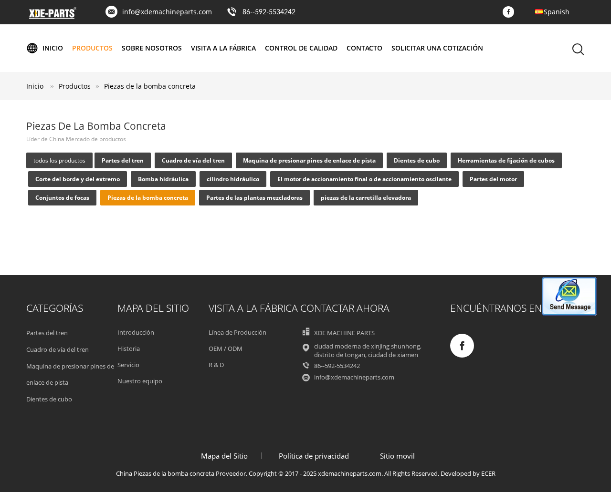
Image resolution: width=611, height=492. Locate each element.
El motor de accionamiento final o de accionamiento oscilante (364, 179)
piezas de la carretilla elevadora (366, 198)
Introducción (135, 332)
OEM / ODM (225, 348)
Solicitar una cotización (437, 47)
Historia (128, 348)
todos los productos (59, 160)
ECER (488, 473)
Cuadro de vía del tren (193, 160)
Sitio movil (397, 455)
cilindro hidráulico (233, 179)
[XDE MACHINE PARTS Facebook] (510, 12)
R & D (216, 364)
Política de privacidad (314, 455)
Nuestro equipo (139, 381)
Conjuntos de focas (62, 198)
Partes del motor (493, 179)
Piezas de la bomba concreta (150, 86)
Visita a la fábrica (223, 47)
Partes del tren (123, 160)
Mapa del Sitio (224, 455)
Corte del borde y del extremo (77, 179)
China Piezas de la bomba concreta (165, 473)
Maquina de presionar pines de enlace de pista (309, 160)
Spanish (556, 11)
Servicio (128, 364)
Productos (92, 47)
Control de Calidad (301, 47)
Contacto (364, 47)
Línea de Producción (237, 332)
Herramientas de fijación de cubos (506, 160)
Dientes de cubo (417, 160)
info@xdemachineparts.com (167, 11)
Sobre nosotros (152, 47)
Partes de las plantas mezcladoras (254, 198)
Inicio (52, 47)
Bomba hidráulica (163, 179)
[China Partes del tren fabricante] (52, 17)
